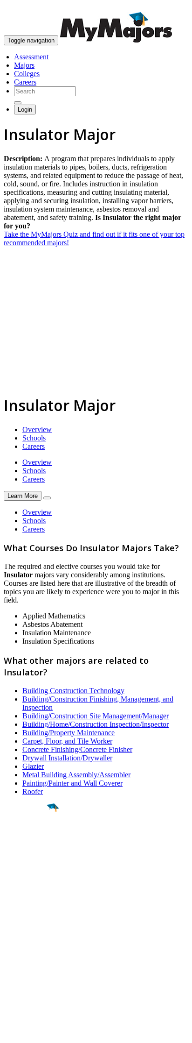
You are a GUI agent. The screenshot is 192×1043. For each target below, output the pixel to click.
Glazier (33, 766)
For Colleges (22, 950)
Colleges (27, 74)
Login (25, 109)
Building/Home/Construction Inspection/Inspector (95, 724)
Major (26, 839)
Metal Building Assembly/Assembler (76, 775)
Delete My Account (33, 967)
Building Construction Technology (73, 691)
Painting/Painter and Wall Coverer (72, 783)
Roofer (32, 791)
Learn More (22, 495)
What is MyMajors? (33, 933)
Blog (11, 975)
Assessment (31, 57)
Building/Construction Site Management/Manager (95, 716)
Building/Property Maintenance (68, 733)
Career (27, 880)
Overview (37, 429)
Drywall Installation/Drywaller (67, 758)
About (15, 914)
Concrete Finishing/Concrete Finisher (77, 749)
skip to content (169, 7)
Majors (24, 65)
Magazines (19, 959)
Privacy (38, 1031)
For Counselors (26, 942)
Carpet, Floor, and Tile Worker (67, 741)
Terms (13, 1031)
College (29, 859)
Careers (25, 82)
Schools (34, 438)
